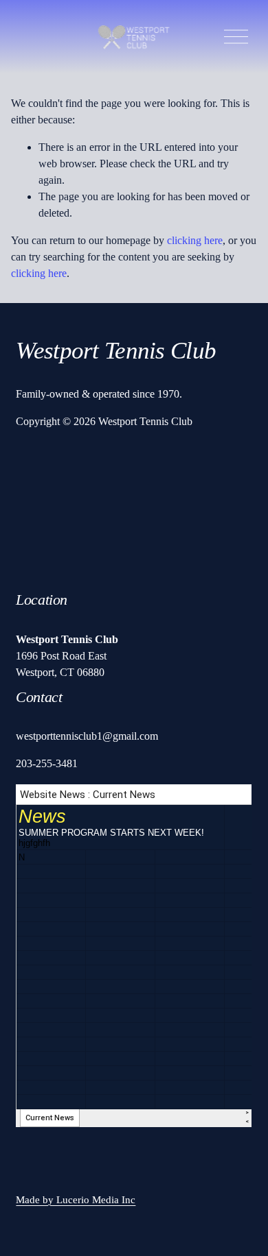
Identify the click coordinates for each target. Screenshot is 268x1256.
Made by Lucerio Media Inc (75, 1199)
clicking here (195, 240)
